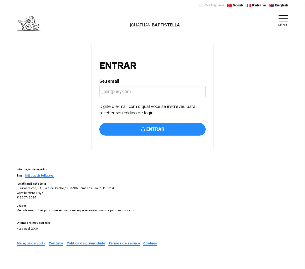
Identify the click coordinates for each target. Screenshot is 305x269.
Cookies (150, 243)
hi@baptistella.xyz (39, 175)
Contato (56, 243)
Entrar (154, 129)
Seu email (109, 81)
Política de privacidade (85, 243)
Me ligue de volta (31, 243)
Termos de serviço (124, 243)
